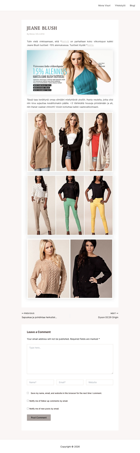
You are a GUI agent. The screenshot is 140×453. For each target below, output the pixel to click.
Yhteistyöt (120, 5)
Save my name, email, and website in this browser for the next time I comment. (66, 393)
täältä (90, 45)
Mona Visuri (104, 5)
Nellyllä (65, 41)
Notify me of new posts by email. (44, 408)
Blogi (132, 5)
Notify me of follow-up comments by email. (48, 401)
